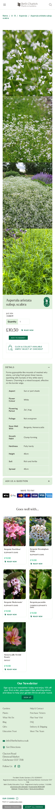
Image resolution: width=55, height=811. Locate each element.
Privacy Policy (23, 789)
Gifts (5, 727)
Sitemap (14, 789)
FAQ (32, 722)
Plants (5, 713)
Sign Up (27, 697)
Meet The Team (37, 731)
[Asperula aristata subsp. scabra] (27, 63)
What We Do (8, 718)
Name (5, 16)
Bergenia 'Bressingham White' (39, 550)
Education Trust (10, 731)
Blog (4, 722)
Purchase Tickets (38, 713)
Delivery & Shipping (38, 727)
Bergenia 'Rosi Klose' (12, 549)
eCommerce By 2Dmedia (19, 787)
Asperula (23, 16)
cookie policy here (15, 802)
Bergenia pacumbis (38, 602)
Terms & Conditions (37, 789)
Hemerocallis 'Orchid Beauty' (12, 656)
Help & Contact (37, 709)
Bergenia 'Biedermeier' (13, 602)
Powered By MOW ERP (37, 787)
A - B (13, 16)
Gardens (6, 709)
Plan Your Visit (36, 718)
